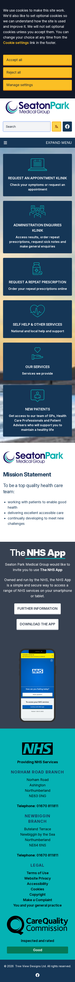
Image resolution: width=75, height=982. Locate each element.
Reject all (13, 72)
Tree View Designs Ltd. (31, 966)
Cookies (37, 889)
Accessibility (37, 884)
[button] (37, 175)
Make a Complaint (37, 900)
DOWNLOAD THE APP (37, 624)
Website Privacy (37, 878)
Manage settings (19, 85)
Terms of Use (38, 873)
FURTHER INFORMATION (38, 608)
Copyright (37, 894)
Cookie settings (16, 43)
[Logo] (37, 107)
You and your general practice (37, 905)
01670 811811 (47, 806)
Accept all (14, 60)
